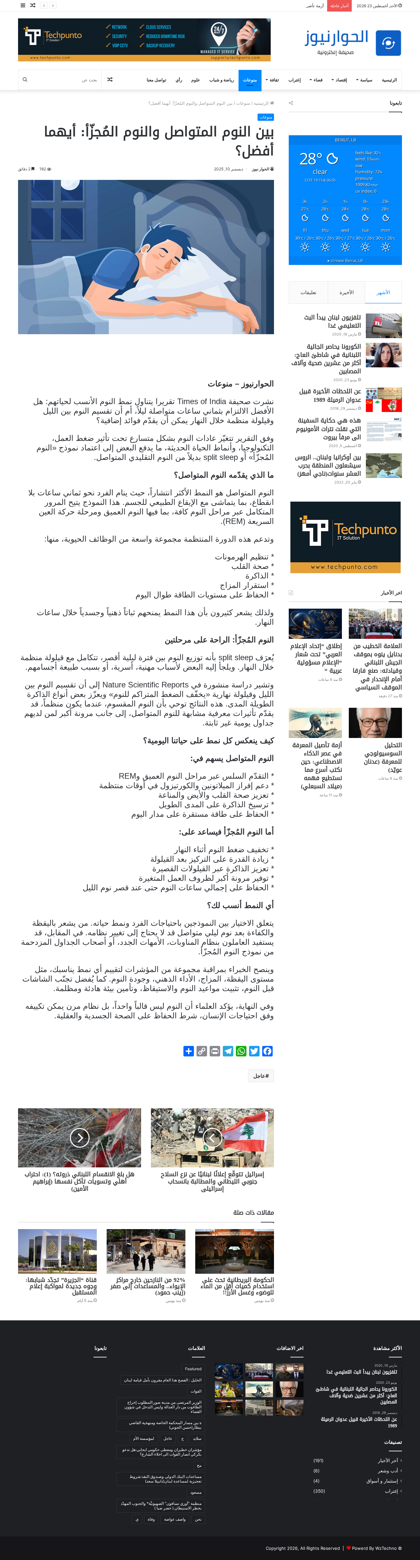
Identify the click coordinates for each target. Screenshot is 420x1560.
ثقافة (274, 79)
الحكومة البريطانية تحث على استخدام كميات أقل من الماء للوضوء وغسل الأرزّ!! (237, 1286)
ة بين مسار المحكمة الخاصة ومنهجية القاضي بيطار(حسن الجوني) (165, 1425)
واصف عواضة (175, 1519)
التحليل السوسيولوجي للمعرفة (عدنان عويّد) (383, 758)
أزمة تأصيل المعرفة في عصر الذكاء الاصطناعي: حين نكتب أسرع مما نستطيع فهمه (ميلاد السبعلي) (235, 5)
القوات (196, 1391)
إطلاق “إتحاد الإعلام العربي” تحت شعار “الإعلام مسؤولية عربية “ (316, 658)
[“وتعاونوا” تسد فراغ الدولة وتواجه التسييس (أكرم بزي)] (229, 1389)
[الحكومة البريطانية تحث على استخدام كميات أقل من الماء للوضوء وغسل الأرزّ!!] (234, 1251)
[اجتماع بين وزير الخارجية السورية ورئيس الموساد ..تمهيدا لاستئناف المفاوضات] (290, 1371)
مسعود (195, 1492)
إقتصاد (341, 79)
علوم (195, 79)
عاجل (259, 1075)
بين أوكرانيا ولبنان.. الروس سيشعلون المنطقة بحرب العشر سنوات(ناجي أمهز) (328, 465)
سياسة (366, 79)
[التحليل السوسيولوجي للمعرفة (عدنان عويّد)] (375, 723)
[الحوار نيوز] (353, 43)
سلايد (197, 1438)
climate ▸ (345, 260)
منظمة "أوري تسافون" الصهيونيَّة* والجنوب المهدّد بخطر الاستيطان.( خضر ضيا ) (161, 1505)
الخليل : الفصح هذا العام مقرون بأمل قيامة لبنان (162, 1379)
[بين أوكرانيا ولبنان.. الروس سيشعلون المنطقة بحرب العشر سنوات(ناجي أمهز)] (384, 465)
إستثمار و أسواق (382, 1481)
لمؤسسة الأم (143, 1438)
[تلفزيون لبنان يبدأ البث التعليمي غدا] (384, 326)
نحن (198, 1519)
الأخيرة (347, 292)
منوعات (250, 79)
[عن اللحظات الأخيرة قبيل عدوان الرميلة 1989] (384, 399)
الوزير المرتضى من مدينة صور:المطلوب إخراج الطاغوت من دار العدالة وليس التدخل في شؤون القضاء (162, 1407)
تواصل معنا (156, 79)
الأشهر (383, 292)
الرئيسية (389, 79)
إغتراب (294, 79)
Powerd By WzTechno (374, 1548)
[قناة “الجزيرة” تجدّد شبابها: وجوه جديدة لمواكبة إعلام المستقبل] (57, 1251)
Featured (193, 1368)
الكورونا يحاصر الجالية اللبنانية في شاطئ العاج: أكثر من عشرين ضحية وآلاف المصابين (326, 359)
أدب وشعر (388, 1470)
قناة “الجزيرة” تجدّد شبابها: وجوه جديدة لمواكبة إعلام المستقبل (61, 1286)
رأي (179, 79)
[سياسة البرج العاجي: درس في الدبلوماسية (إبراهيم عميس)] (290, 1408)
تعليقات (308, 292)
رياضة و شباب (221, 79)
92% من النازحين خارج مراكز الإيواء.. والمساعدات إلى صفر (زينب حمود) (148, 1286)
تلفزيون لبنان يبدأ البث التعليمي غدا (332, 321)
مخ (199, 1465)
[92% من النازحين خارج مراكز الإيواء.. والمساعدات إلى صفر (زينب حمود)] (146, 1251)
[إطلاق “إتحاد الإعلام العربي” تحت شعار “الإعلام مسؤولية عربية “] (315, 624)
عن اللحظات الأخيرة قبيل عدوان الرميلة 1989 (330, 395)
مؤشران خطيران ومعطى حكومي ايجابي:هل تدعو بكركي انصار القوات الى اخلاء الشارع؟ (161, 1452)
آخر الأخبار (388, 1460)
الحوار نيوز (260, 168)
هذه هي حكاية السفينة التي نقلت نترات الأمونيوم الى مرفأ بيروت (328, 429)
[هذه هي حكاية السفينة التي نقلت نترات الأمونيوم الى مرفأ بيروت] (384, 429)
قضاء (318, 79)
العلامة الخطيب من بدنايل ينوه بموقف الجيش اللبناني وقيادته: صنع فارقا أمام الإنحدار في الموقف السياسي (377, 666)
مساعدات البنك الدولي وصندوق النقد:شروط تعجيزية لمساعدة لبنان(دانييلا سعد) (165, 1479)
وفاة (151, 1519)
